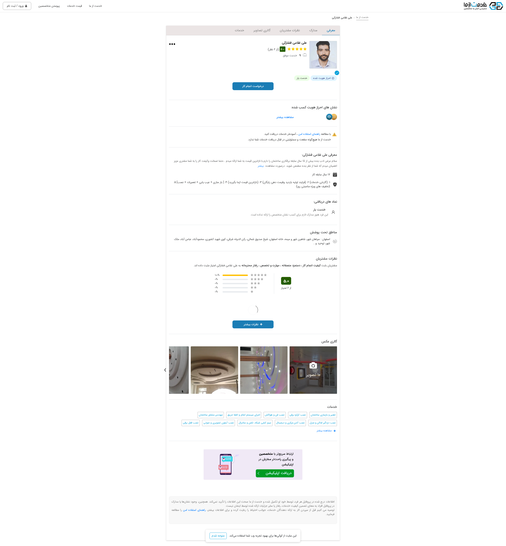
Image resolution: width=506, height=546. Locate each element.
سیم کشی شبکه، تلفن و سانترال (255, 423)
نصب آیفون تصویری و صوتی (218, 423)
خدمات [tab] (239, 30)
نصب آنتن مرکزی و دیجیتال (290, 423)
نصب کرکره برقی (297, 415)
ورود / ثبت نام (15, 6)
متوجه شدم (218, 536)
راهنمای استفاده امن (309, 134)
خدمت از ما (95, 6)
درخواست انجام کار (253, 86)
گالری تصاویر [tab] (262, 30)
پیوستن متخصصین (49, 6)
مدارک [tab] (313, 30)
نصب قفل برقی (190, 423)
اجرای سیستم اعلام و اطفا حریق (244, 415)
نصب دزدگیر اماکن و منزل (323, 423)
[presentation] (341, 370)
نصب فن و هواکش (274, 415)
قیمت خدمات (74, 6)
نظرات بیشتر (251, 324)
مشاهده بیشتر (285, 117)
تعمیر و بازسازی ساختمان (323, 415)
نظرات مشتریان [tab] (290, 30)
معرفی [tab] (331, 30)
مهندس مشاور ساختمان (211, 415)
